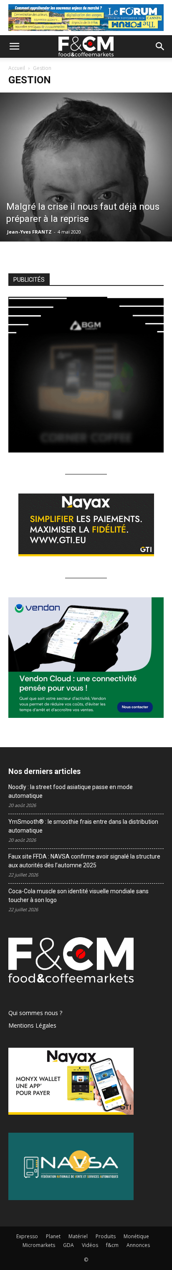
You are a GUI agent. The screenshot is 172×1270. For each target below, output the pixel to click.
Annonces (138, 1245)
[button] (14, 46)
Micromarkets (39, 1245)
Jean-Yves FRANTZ (29, 232)
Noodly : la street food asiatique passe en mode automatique (70, 791)
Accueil (16, 68)
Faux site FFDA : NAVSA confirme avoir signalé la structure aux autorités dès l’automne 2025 (84, 861)
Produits (106, 1236)
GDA (68, 1245)
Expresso (27, 1236)
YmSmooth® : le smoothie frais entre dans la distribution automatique (83, 826)
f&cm (112, 1245)
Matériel (78, 1236)
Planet (53, 1236)
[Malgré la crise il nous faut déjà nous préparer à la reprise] (86, 167)
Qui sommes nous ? (35, 1013)
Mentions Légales (32, 1025)
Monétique (136, 1236)
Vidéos (90, 1245)
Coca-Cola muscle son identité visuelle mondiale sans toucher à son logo (78, 895)
